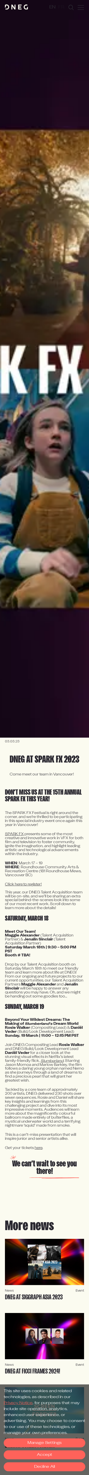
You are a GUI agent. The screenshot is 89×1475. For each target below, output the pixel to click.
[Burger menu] (81, 7)
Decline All (44, 1467)
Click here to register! (23, 884)
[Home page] (16, 7)
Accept (44, 1455)
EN (52, 7)
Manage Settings (44, 1443)
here (38, 1148)
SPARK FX (14, 834)
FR (61, 7)
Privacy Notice (18, 1403)
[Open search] (71, 7)
